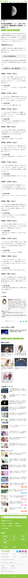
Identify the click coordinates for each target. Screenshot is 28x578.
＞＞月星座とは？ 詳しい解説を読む (11, 68)
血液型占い (17, 523)
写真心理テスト (19, 525)
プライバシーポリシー (5, 569)
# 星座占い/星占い (16, 30)
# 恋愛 (22, 338)
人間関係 (23, 539)
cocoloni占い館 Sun (4, 553)
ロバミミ (14, 553)
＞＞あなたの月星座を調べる (9, 56)
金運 (14, 536)
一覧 (26, 532)
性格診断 (5, 542)
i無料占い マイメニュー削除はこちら (7, 571)
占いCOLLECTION (23, 556)
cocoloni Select (24, 553)
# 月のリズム (4, 30)
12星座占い (10, 523)
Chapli (14, 556)
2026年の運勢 (5, 528)
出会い (14, 539)
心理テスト (4, 525)
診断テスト (11, 525)
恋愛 (4, 20)
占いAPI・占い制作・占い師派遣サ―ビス (8, 562)
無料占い (4, 523)
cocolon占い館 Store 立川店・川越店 (7, 559)
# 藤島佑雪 (9, 30)
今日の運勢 (5, 547)
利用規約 (12, 566)
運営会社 (2, 566)
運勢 (5, 539)
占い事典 (14, 547)
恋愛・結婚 (5, 536)
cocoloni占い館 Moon (5, 556)
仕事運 (23, 536)
